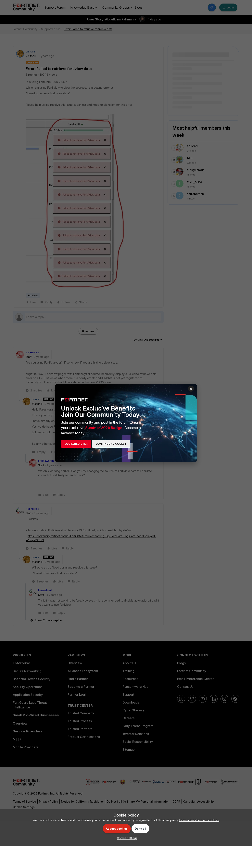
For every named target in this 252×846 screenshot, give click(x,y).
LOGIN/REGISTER (76, 443)
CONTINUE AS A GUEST (111, 443)
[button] (126, 838)
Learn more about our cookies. (199, 820)
